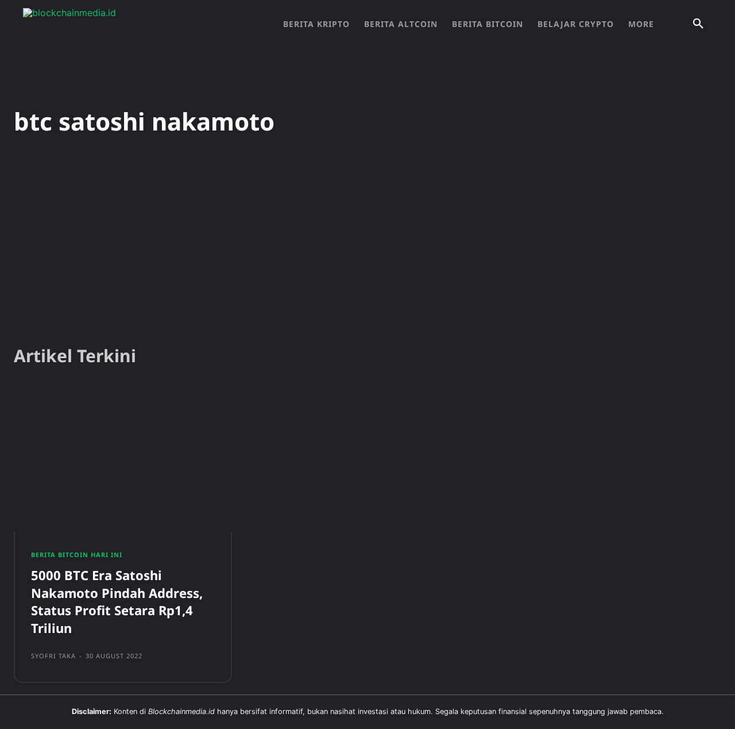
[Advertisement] (367, 246)
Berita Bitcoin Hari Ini (76, 554)
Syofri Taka (53, 655)
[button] (698, 24)
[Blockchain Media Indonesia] (138, 24)
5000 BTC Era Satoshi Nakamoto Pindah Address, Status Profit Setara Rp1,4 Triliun (117, 601)
